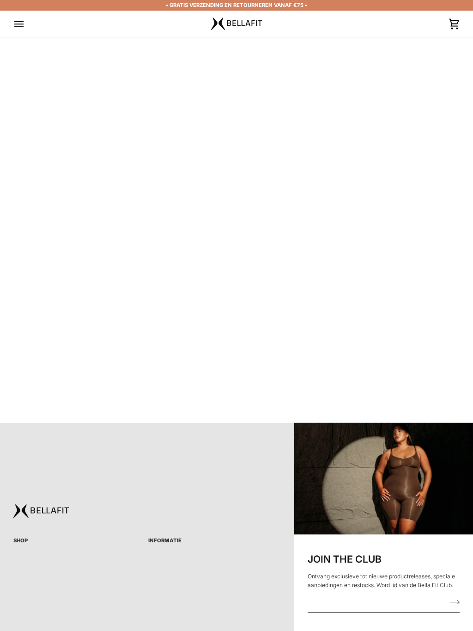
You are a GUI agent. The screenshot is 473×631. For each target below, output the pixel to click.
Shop (20, 540)
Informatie (165, 540)
